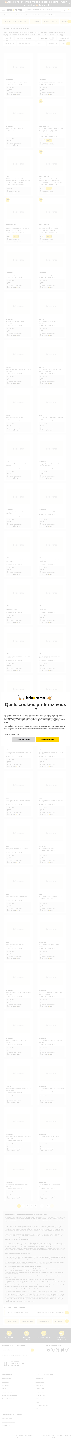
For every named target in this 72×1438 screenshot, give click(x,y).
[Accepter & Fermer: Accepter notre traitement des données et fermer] (47, 739)
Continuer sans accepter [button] (12, 733)
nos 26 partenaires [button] (22, 715)
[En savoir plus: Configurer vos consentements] (23, 739)
